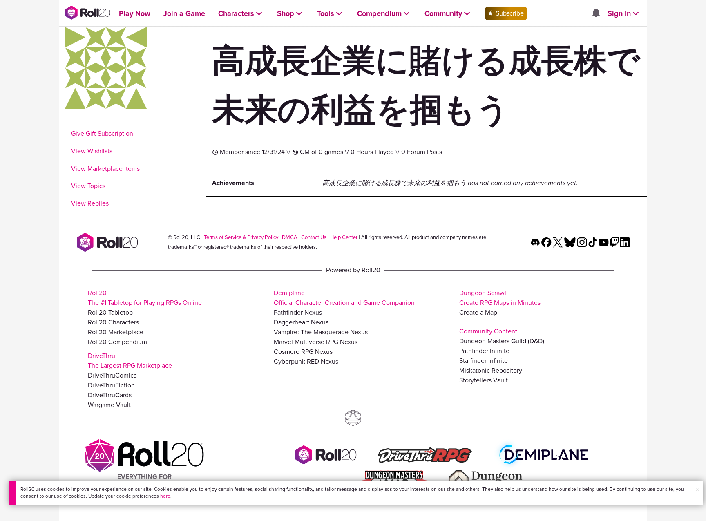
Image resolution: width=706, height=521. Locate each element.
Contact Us (313, 237)
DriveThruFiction (111, 385)
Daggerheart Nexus (301, 322)
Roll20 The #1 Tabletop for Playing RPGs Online (145, 297)
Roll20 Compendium (117, 342)
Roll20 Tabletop (110, 312)
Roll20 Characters (113, 322)
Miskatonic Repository (490, 370)
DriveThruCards (110, 395)
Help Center (343, 237)
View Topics (88, 185)
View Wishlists (91, 151)
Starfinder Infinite (483, 360)
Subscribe (509, 13)
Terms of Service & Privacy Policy (241, 237)
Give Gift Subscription (102, 133)
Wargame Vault (109, 404)
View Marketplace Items (105, 168)
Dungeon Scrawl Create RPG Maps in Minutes (500, 297)
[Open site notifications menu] (595, 13)
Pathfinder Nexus (298, 312)
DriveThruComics (112, 375)
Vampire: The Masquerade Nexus (321, 332)
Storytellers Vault (483, 380)
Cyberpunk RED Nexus (306, 361)
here (165, 496)
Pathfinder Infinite (484, 351)
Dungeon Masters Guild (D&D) (501, 341)
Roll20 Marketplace (115, 332)
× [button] (697, 489)
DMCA (289, 237)
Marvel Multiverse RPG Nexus (315, 342)
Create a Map (478, 312)
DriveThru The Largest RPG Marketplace (130, 360)
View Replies (90, 203)
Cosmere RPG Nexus (303, 351)
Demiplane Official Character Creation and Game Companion (344, 297)
